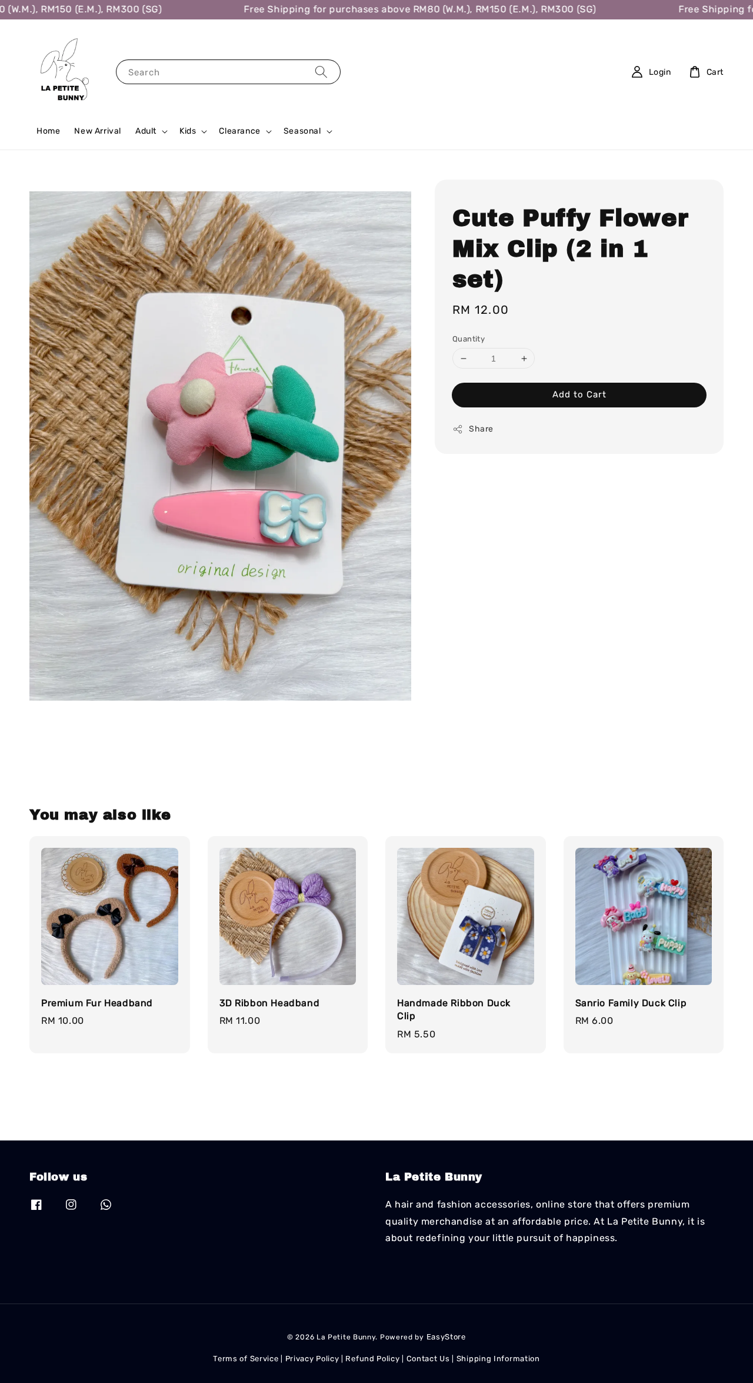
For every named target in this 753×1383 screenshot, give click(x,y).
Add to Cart (579, 395)
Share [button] (481, 429)
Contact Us (428, 1358)
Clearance (239, 131)
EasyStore (446, 1336)
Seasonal (302, 131)
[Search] (321, 71)
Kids (187, 131)
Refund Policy (372, 1358)
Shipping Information (498, 1358)
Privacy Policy (312, 1358)
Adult (145, 131)
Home (48, 131)
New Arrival (97, 131)
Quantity (468, 338)
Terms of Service (245, 1358)
